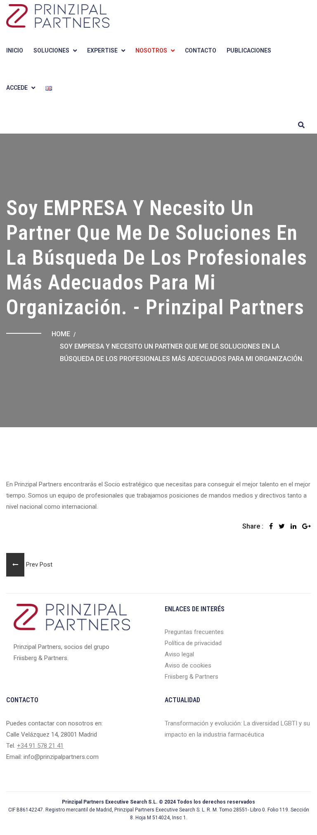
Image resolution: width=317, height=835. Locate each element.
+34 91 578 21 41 (40, 745)
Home (61, 334)
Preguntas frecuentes (194, 632)
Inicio (14, 50)
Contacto (200, 50)
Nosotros (151, 50)
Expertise (102, 50)
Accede (17, 87)
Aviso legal (179, 654)
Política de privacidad (193, 643)
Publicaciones (249, 50)
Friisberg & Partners (191, 676)
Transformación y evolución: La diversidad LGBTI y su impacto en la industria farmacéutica (237, 729)
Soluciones (51, 50)
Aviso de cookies (188, 665)
